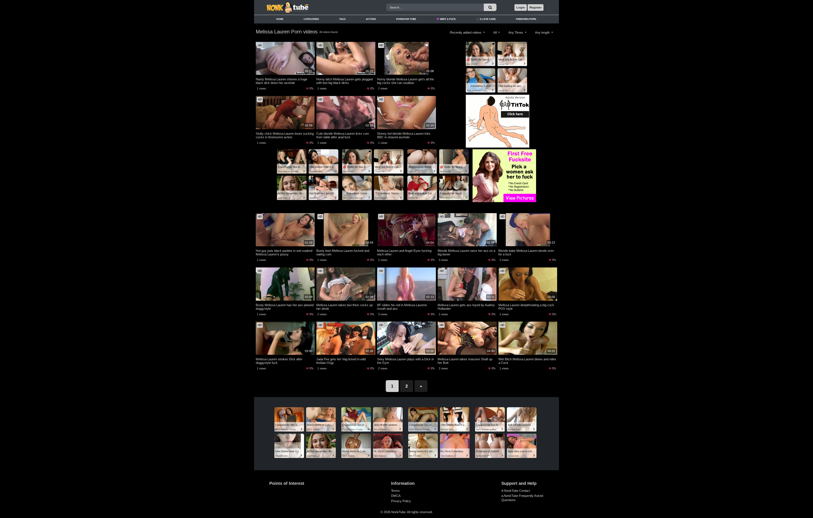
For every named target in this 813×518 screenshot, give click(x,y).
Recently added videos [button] (466, 32)
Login (520, 7)
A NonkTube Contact (515, 490)
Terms (395, 490)
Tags (342, 19)
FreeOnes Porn (526, 19)
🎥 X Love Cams (486, 19)
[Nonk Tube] (301, 7)
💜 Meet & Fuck (446, 19)
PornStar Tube (406, 19)
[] (490, 7)
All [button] (495, 32)
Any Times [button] (516, 32)
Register (536, 7)
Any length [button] (542, 32)
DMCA (396, 495)
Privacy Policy (401, 501)
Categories (311, 19)
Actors (371, 19)
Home (279, 19)
